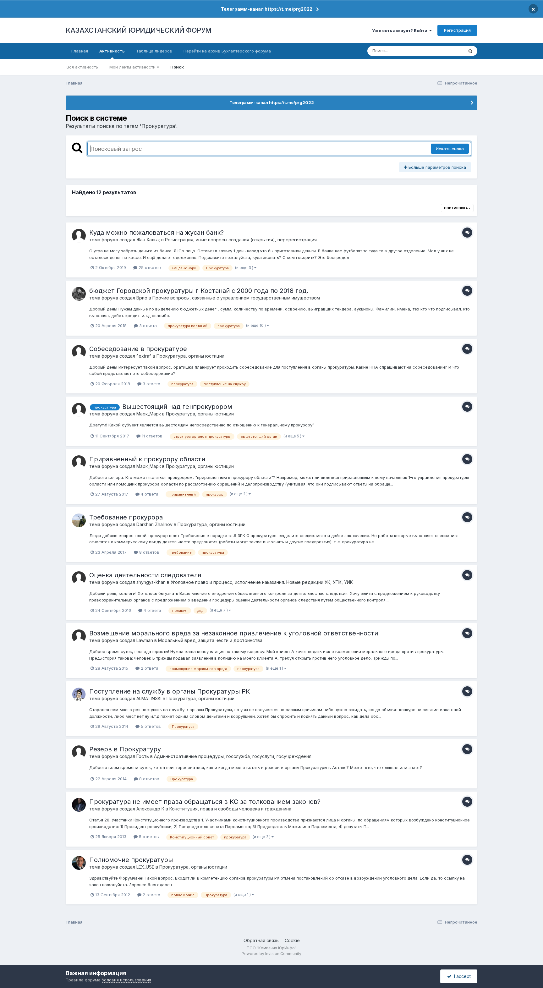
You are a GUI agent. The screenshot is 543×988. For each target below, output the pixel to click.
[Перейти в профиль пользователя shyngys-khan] (79, 578)
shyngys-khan (151, 582)
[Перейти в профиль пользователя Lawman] (79, 636)
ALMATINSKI (149, 698)
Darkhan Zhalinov (154, 524)
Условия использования (126, 979)
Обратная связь (261, 940)
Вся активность (82, 66)
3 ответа (147, 325)
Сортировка (456, 208)
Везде (449, 50)
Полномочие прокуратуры (131, 860)
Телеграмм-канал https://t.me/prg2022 (266, 9)
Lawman (144, 640)
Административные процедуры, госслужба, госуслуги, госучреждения (232, 756)
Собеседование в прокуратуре (138, 349)
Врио (141, 297)
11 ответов (151, 435)
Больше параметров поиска (436, 167)
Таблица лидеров (154, 50)
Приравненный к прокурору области (147, 459)
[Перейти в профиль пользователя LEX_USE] (79, 863)
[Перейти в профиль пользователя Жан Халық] (79, 236)
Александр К (150, 808)
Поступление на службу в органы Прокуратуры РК (169, 691)
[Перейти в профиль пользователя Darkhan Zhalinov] (79, 520)
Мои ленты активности (133, 66)
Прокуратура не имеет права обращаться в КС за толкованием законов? (205, 801)
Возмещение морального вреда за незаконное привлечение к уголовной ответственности (233, 633)
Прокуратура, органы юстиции (190, 356)
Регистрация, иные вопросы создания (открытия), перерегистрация (241, 239)
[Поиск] (470, 51)
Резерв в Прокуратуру (125, 749)
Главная (79, 50)
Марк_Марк (148, 413)
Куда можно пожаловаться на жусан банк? (156, 232)
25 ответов (149, 267)
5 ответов (150, 726)
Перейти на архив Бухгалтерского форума (227, 50)
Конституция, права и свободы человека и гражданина (230, 808)
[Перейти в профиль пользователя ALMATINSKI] (79, 694)
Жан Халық (148, 239)
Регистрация (457, 30)
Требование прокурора (126, 517)
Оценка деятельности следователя (145, 575)
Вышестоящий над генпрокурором (177, 406)
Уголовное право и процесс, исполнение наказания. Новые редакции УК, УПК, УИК (262, 582)
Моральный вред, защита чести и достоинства (210, 640)
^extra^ (143, 356)
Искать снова (450, 148)
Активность (112, 50)
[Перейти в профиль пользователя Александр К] (79, 805)
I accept (461, 976)
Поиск (177, 66)
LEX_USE (145, 867)
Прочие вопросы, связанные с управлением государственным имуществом (236, 297)
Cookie (292, 940)
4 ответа (149, 494)
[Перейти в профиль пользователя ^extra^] (79, 352)
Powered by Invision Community (271, 953)
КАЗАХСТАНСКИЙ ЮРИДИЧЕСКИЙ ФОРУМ (138, 30)
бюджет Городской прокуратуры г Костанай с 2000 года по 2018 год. (198, 290)
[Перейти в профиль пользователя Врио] (79, 294)
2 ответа (149, 668)
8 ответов (148, 552)
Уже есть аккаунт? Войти (400, 30)
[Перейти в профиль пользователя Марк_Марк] (79, 410)
